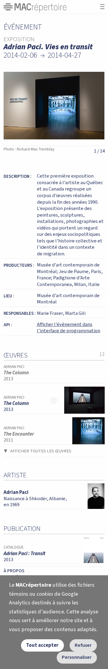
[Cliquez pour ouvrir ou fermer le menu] (102, 7)
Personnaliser (77, 657)
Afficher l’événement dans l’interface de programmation (68, 328)
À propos (14, 570)
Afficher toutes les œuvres (40, 451)
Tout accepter (42, 645)
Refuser (83, 645)
